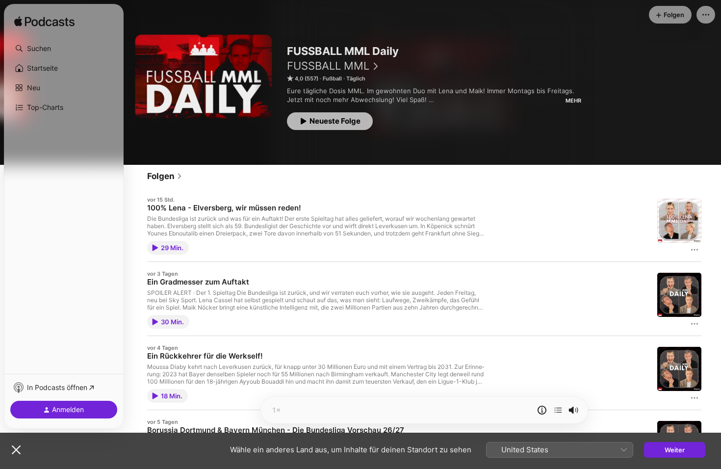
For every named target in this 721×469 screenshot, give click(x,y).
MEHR (573, 100)
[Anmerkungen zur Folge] (542, 410)
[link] (164, 176)
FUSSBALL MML (328, 65)
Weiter (675, 450)
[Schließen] (16, 449)
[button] (64, 48)
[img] (44, 22)
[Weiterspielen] (558, 410)
